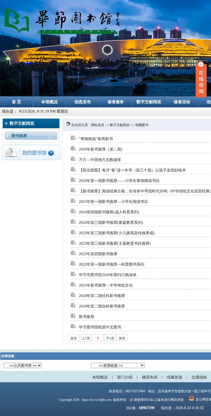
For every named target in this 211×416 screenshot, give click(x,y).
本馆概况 (100, 377)
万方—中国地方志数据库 (100, 160)
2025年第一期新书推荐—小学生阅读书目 (113, 202)
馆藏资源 (174, 377)
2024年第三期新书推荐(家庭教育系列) (111, 223)
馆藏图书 (141, 124)
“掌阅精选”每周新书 (96, 139)
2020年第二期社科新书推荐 (102, 296)
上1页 (86, 338)
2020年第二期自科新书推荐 (102, 306)
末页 (122, 338)
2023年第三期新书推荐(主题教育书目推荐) (115, 243)
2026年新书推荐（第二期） (102, 149)
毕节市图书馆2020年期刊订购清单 (108, 275)
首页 (73, 338)
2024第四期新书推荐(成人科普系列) (109, 212)
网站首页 (97, 124)
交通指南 (199, 377)
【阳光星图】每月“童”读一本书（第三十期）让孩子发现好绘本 (132, 170)
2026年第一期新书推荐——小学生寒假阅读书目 (119, 181)
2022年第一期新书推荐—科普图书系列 (111, 264)
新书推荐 (86, 317)
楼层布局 (149, 377)
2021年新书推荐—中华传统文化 (106, 285)
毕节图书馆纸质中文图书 (100, 327)
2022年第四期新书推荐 (98, 254)
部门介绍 (124, 377)
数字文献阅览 (120, 124)
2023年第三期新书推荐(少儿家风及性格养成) (117, 233)
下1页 (110, 338)
